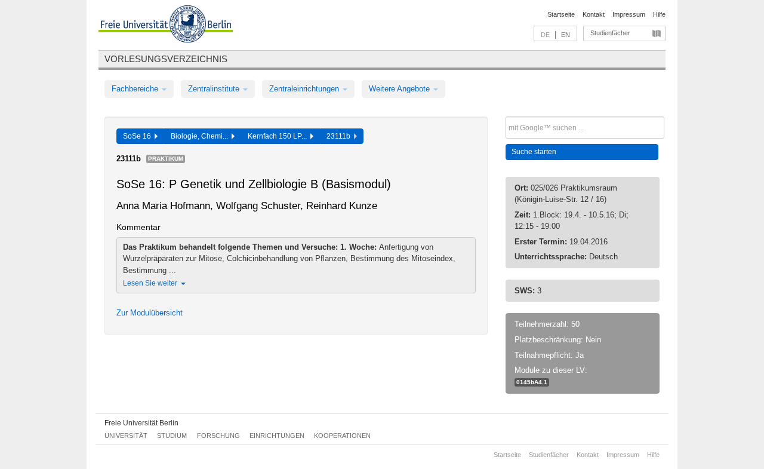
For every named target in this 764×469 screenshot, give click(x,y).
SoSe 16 (139, 136)
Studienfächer (610, 32)
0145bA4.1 (531, 382)
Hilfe (659, 14)
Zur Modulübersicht (149, 312)
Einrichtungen (276, 435)
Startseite (561, 14)
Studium (172, 435)
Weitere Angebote (400, 88)
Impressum (628, 14)
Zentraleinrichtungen (305, 88)
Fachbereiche (136, 88)
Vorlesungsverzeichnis (165, 59)
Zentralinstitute (215, 88)
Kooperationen (342, 435)
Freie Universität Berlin (141, 423)
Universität (125, 435)
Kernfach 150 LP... (279, 136)
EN (565, 34)
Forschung (218, 435)
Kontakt (594, 14)
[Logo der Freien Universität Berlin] (165, 25)
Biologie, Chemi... (201, 136)
